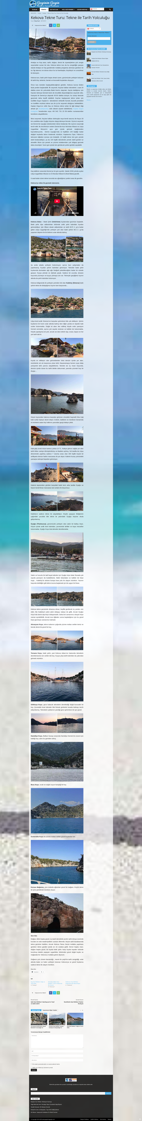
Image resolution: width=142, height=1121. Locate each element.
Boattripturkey (44, 109)
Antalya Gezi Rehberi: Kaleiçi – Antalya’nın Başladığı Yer (56, 1027)
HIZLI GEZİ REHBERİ (67, 9)
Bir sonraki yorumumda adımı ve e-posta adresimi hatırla (46, 1064)
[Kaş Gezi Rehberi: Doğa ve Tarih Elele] (75, 1019)
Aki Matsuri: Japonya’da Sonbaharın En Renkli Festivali (44, 1112)
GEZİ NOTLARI (54, 9)
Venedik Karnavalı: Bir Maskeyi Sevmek (40, 1107)
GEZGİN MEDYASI (82, 9)
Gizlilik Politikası (94, 1119)
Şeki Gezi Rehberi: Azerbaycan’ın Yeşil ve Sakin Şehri (42, 1002)
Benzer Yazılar (36, 1010)
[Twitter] (54, 25)
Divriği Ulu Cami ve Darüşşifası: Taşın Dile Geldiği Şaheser (45, 1109)
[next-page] (82, 1010)
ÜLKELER (34, 9)
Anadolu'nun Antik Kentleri (36, 1024)
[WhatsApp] (58, 25)
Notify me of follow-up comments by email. (43, 1067)
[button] (110, 9)
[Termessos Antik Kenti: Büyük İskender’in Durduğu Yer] (39, 1019)
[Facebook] (50, 25)
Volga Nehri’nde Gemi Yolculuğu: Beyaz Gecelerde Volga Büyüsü (46, 1104)
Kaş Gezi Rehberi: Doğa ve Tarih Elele (75, 1027)
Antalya (44, 13)
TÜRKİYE (43, 9)
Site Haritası (103, 1119)
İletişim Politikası (84, 1119)
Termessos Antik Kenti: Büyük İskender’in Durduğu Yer (38, 1027)
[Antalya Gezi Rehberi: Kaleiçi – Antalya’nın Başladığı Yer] (57, 1019)
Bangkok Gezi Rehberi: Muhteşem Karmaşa (41, 1101)
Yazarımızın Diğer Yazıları (50, 1010)
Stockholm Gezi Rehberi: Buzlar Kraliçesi (73, 1002)
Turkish (94, 9)
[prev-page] (81, 1010)
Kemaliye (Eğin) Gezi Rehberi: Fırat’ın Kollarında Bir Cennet (55, 983)
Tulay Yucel (37, 21)
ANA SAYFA (33, 13)
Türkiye (39, 13)
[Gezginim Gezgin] (71, 3)
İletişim (109, 1119)
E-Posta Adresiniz (92, 36)
